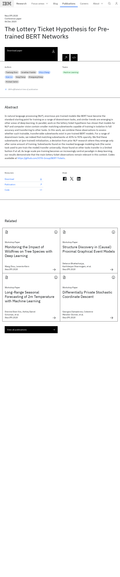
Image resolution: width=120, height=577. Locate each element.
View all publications (17, 329)
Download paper (14, 50)
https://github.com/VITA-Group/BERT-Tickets (41, 158)
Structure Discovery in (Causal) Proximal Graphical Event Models (88, 249)
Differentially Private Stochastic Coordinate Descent (87, 294)
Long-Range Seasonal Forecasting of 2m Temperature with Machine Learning (29, 296)
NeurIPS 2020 (11, 15)
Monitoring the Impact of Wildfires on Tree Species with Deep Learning (28, 251)
